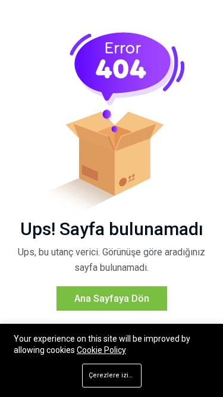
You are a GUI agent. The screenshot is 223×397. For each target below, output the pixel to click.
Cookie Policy (101, 350)
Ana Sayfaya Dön (111, 298)
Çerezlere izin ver (115, 375)
